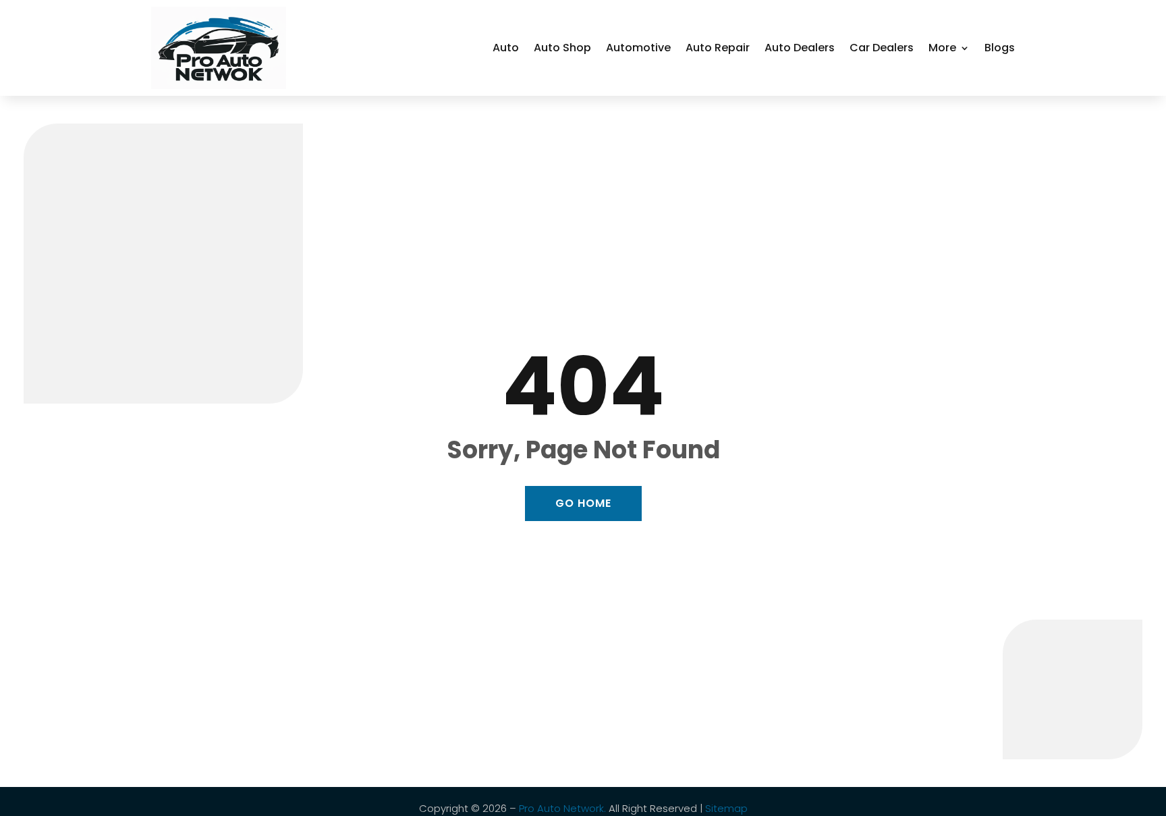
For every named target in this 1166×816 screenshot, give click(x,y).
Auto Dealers (800, 47)
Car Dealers (882, 47)
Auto (506, 47)
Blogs (999, 47)
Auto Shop (562, 47)
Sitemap (726, 808)
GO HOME (583, 503)
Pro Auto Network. (562, 808)
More (942, 47)
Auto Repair (718, 47)
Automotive (638, 47)
